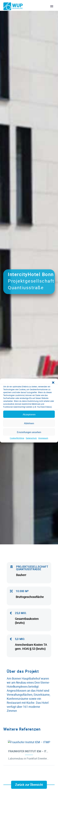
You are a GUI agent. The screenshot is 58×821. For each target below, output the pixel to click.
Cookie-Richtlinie (17, 438)
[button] (53, 382)
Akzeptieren (29, 414)
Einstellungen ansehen (29, 432)
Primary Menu (52, 6)
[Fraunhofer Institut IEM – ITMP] (29, 742)
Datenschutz (31, 438)
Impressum (43, 438)
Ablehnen (29, 423)
